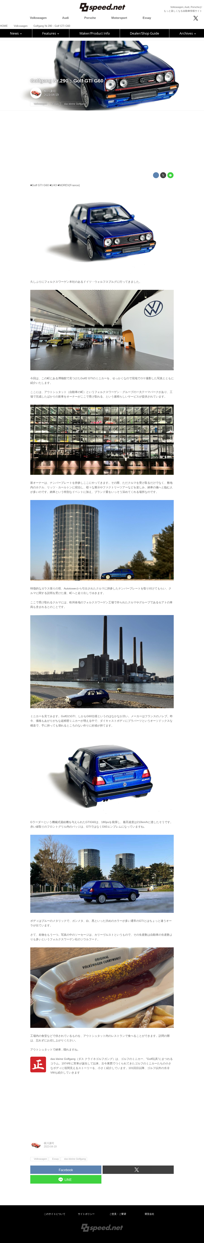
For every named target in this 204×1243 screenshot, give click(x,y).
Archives (186, 33)
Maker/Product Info (94, 33)
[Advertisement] (102, 141)
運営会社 (149, 1214)
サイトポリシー (86, 1214)
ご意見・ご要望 (117, 1214)
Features (49, 33)
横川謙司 (50, 91)
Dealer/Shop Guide (144, 33)
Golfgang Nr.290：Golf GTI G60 (66, 80)
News (15, 33)
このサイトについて (54, 1214)
